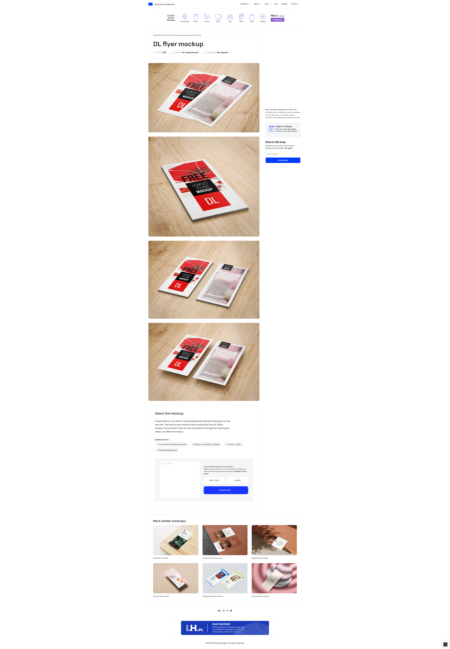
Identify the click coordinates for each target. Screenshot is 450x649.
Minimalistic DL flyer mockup (212, 596)
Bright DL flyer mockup (260, 558)
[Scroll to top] (445, 644)
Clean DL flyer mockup (161, 596)
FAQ (276, 4)
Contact (294, 4)
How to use (214, 480)
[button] (175, 540)
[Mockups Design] (161, 4)
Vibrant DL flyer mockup (260, 596)
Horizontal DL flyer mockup (212, 558)
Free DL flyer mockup (160, 558)
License (284, 4)
